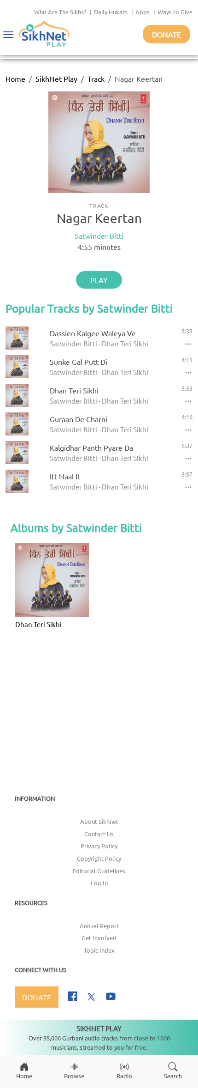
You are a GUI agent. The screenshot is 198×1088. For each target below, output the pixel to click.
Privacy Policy (99, 846)
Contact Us (99, 834)
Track (96, 78)
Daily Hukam (111, 12)
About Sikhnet (99, 821)
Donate (166, 34)
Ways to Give (174, 12)
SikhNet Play (56, 78)
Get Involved (99, 938)
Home (15, 78)
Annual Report (99, 926)
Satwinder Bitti (99, 235)
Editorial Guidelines (99, 871)
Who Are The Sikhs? (60, 12)
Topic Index (99, 950)
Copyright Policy (99, 858)
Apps (142, 12)
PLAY (99, 279)
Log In (99, 883)
